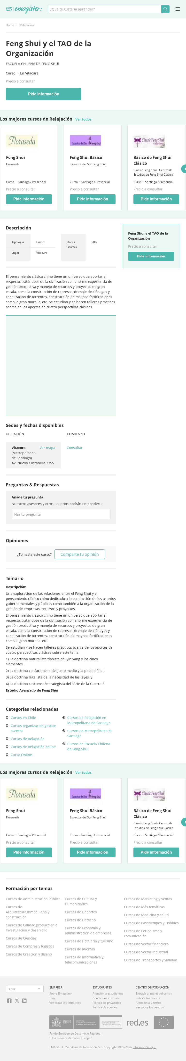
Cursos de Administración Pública (33, 899)
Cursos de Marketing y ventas (148, 899)
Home (10, 25)
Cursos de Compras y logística (30, 946)
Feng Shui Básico (86, 157)
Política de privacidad (107, 1003)
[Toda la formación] (24, 10)
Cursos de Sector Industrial (146, 952)
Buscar (165, 9)
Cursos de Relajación (28, 738)
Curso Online (21, 754)
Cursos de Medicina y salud (146, 915)
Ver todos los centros (150, 1007)
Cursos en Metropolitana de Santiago (90, 733)
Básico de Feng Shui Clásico (152, 160)
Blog (52, 998)
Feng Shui (15, 157)
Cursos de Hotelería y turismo (89, 941)
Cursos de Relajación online (33, 746)
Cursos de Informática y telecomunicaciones (84, 959)
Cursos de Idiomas (80, 949)
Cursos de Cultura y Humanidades (81, 901)
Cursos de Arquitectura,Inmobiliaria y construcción (27, 912)
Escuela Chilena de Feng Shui (32, 63)
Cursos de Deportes (81, 912)
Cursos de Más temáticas (144, 907)
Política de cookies (105, 1007)
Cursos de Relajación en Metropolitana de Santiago (88, 720)
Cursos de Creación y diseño (29, 954)
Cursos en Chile (23, 717)
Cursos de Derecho (80, 920)
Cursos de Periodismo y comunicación (143, 933)
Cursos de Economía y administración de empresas (88, 930)
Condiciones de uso (106, 998)
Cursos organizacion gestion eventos (33, 728)
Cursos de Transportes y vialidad (150, 960)
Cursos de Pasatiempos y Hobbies (151, 923)
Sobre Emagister (60, 993)
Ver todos (83, 119)
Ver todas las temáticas (65, 1003)
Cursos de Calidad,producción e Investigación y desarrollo (31, 927)
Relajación (27, 25)
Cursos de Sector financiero (146, 944)
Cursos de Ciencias (21, 938)
